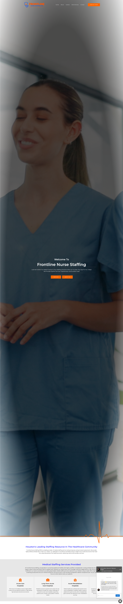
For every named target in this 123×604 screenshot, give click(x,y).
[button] (93, 4)
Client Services (75, 4)
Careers (68, 4)
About (62, 4)
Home (57, 4)
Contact (82, 4)
